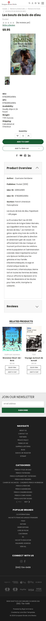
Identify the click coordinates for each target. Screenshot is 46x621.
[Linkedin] (29, 155)
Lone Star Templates (27, 612)
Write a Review (8, 25)
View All (23, 546)
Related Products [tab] (21, 321)
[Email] (21, 155)
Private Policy (23, 440)
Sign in (18, 453)
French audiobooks (23, 489)
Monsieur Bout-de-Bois (12, 359)
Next (43, 342)
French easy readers (23, 479)
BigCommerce (27, 609)
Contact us (23, 434)
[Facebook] (17, 155)
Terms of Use (23, 443)
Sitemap (23, 456)
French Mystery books (23, 499)
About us (23, 430)
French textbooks (23, 473)
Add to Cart (12, 372)
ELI (23, 537)
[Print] (25, 155)
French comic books (23, 495)
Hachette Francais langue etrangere (23, 518)
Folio (23, 521)
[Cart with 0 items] (38, 3)
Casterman (23, 534)
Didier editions (23, 527)
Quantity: (23, 131)
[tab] (23, 168)
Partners (23, 437)
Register (27, 453)
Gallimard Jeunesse (23, 543)
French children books (23, 492)
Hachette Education (23, 540)
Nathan (23, 524)
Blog (23, 450)
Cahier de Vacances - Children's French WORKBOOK (23, 482)
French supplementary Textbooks (23, 476)
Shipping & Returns (23, 446)
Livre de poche (23, 530)
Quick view (12, 367)
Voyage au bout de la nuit (34, 359)
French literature (23, 486)
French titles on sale (23, 470)
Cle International (23, 514)
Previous (2, 342)
